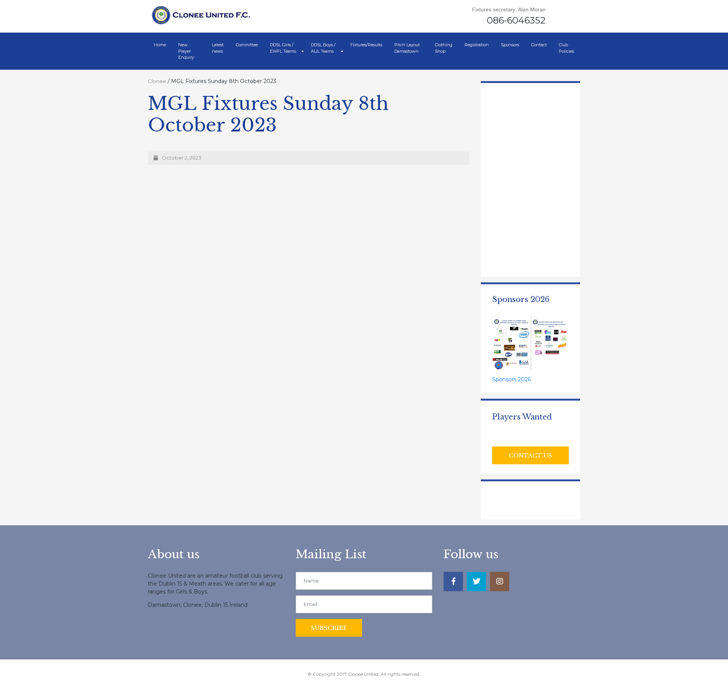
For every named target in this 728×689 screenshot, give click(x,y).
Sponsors (510, 44)
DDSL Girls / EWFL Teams (283, 48)
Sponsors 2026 (511, 379)
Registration (476, 44)
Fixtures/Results (366, 44)
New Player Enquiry (186, 51)
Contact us (530, 455)
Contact (539, 44)
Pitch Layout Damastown (407, 48)
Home (160, 44)
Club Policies (566, 48)
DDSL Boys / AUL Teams (323, 48)
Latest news (218, 48)
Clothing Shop (443, 48)
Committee (247, 44)
